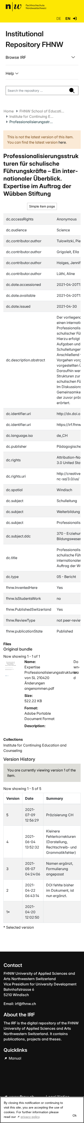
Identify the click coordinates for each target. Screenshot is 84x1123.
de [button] (59, 18)
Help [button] (10, 73)
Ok (74, 1115)
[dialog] (42, 1110)
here (62, 142)
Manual (14, 1058)
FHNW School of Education (41, 111)
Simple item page (42, 206)
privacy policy (30, 1117)
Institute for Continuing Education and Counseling (31, 116)
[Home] (26, 6)
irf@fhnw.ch (25, 1003)
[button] (74, 18)
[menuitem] (42, 57)
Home (9, 111)
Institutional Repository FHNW (34, 39)
